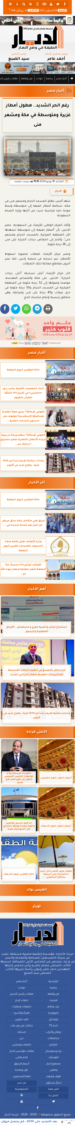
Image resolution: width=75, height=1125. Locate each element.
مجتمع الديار (53, 1064)
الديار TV (53, 1026)
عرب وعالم (53, 1006)
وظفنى (53, 1070)
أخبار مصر (61, 79)
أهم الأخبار (37, 589)
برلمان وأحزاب (53, 1032)
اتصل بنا (53, 1095)
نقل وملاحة (21, 1070)
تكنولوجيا (53, 1013)
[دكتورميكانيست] (37, 68)
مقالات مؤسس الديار (22, 1051)
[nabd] (37, 4)
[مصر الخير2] (37, 331)
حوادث (39, 79)
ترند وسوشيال (53, 1051)
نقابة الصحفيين (21, 1076)
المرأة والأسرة (22, 1013)
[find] (24, 4)
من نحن (21, 1082)
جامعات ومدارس (21, 1045)
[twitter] (58, 4)
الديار (58, 191)
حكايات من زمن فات (21, 1026)
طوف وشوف (53, 1076)
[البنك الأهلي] (37, 20)
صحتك (21, 1032)
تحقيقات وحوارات (21, 1006)
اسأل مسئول (53, 1082)
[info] (17, 4)
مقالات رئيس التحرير (21, 994)
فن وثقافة (26, 79)
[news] (44, 4)
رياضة (49, 79)
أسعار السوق (21, 1064)
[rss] (31, 4)
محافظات (53, 1038)
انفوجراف (53, 1057)
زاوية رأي (53, 1019)
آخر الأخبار (36, 483)
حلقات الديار (21, 1000)
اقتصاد (53, 1000)
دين (22, 1038)
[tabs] (10, 4)
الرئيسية (53, 981)
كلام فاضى (21, 1057)
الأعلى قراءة (36, 732)
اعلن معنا (53, 1089)
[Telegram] (37, 309)
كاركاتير (53, 1045)
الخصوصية (21, 1089)
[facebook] (65, 4)
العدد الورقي (21, 1019)
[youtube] (51, 4)
